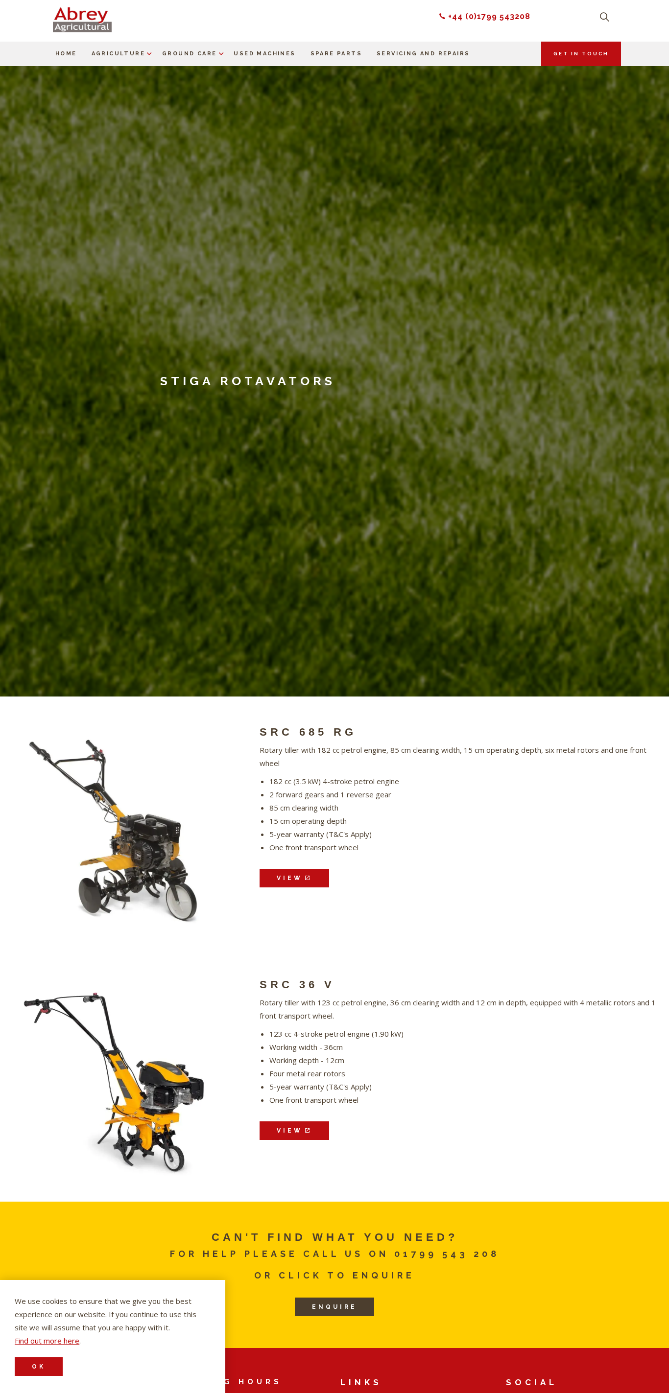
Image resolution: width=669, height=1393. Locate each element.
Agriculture (118, 53)
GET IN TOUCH (581, 53)
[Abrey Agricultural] (82, 19)
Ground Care (189, 53)
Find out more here (47, 1341)
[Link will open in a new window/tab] (114, 830)
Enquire (334, 1306)
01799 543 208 (447, 1254)
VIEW (290, 878)
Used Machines (264, 53)
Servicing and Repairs (423, 53)
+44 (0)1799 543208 (489, 16)
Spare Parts (336, 53)
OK (39, 1366)
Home (66, 53)
